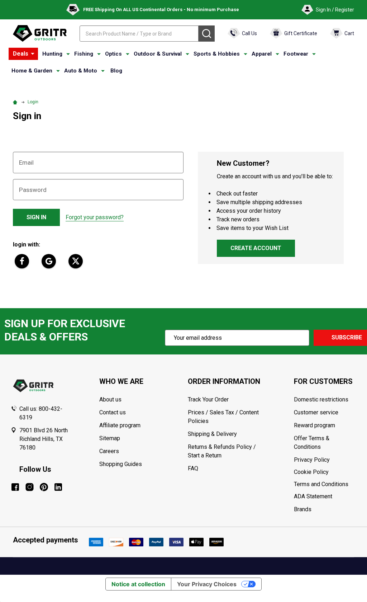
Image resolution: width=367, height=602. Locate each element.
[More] (32, 54)
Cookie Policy (325, 472)
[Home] (16, 101)
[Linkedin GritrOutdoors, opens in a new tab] (58, 487)
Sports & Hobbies (217, 54)
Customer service (316, 412)
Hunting (52, 54)
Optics (113, 54)
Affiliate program (119, 425)
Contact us (112, 412)
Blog (116, 70)
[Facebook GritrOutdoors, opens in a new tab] (15, 487)
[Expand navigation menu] (68, 54)
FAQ (193, 468)
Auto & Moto (80, 70)
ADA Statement (313, 496)
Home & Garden (31, 70)
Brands (302, 509)
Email (26, 162)
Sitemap (109, 438)
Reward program (314, 425)
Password (33, 189)
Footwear (295, 54)
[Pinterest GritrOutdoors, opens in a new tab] (43, 487)
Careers (109, 451)
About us (110, 399)
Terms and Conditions (325, 484)
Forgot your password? (95, 217)
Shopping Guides (120, 464)
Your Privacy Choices (207, 584)
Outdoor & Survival (158, 54)
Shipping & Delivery (212, 434)
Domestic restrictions (321, 399)
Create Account (255, 248)
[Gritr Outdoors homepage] (40, 33)
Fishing (83, 54)
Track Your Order (208, 399)
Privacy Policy (325, 460)
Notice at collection (138, 584)
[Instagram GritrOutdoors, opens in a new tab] (29, 487)
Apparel (262, 54)
